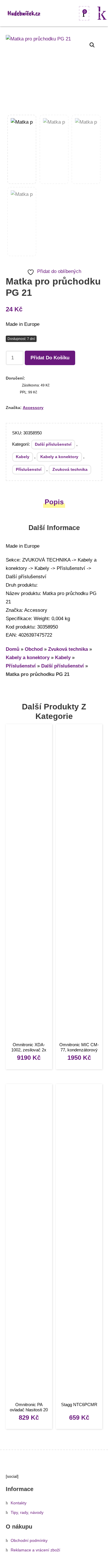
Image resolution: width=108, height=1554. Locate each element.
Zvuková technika (70, 469)
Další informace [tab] (54, 527)
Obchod (34, 649)
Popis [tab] (54, 502)
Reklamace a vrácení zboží (35, 1550)
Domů (12, 649)
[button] (92, 45)
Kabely (22, 456)
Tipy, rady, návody (27, 1512)
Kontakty (18, 1503)
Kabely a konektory (59, 456)
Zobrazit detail (28, 883)
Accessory (33, 407)
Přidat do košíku (50, 357)
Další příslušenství (53, 444)
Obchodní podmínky (29, 1540)
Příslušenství (28, 469)
